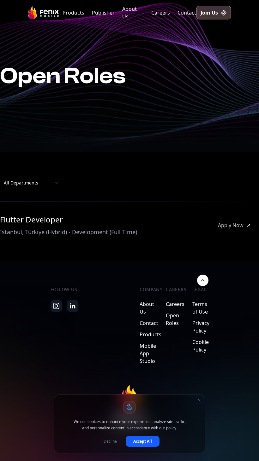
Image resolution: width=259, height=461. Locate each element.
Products (73, 12)
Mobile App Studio (148, 353)
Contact (187, 12)
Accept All (142, 441)
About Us (129, 12)
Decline (110, 441)
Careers (160, 12)
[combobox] (31, 183)
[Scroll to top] (202, 280)
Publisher (103, 12)
